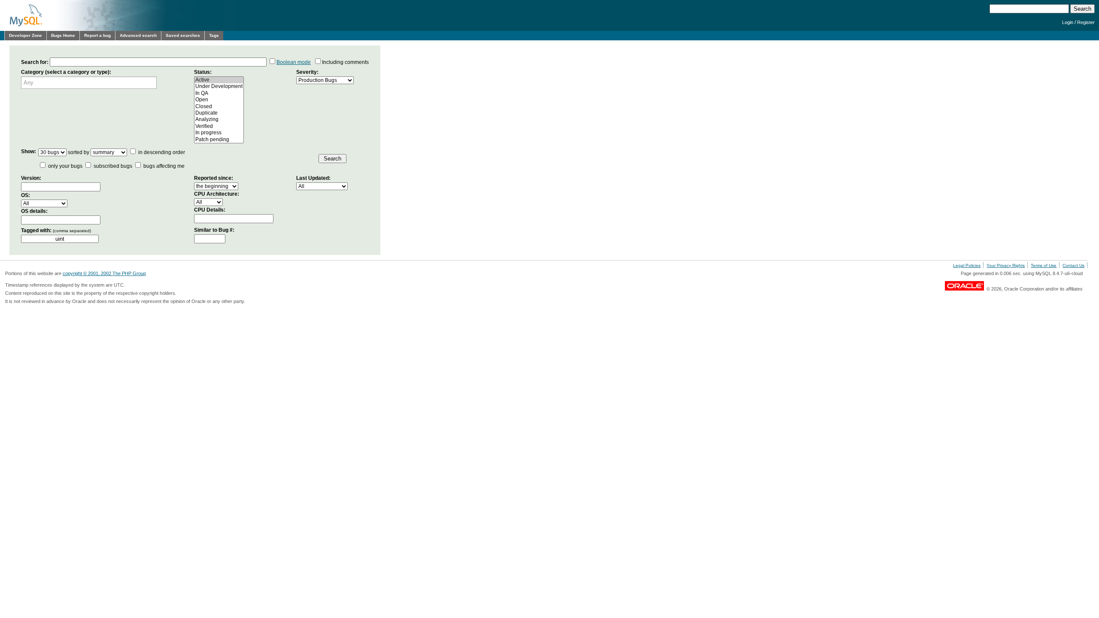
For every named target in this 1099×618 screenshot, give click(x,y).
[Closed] (218, 106)
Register (1086, 22)
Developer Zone (25, 35)
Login (1067, 22)
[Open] (218, 100)
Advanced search (138, 35)
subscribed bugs (113, 166)
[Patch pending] (218, 139)
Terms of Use (1043, 265)
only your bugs (65, 166)
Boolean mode (293, 62)
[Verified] (218, 126)
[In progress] (218, 133)
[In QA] (218, 93)
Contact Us (1073, 265)
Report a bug (97, 35)
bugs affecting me (164, 166)
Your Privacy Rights (1006, 265)
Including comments (345, 62)
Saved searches (183, 35)
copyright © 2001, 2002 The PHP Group (104, 273)
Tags (214, 35)
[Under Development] (218, 86)
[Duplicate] (218, 113)
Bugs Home (63, 35)
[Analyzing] (218, 119)
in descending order (161, 152)
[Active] (218, 80)
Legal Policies (967, 265)
